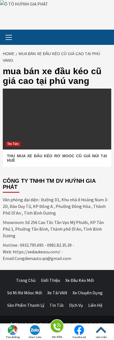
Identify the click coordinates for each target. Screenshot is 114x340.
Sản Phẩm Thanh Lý (25, 305)
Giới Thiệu (50, 280)
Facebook (79, 337)
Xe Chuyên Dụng (87, 292)
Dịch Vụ (76, 305)
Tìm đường (13, 337)
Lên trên (101, 337)
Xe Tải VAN (57, 292)
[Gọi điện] (57, 327)
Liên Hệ (95, 305)
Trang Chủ (26, 280)
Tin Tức (13, 144)
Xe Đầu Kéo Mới (79, 280)
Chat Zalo (35, 337)
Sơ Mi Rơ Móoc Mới (24, 292)
